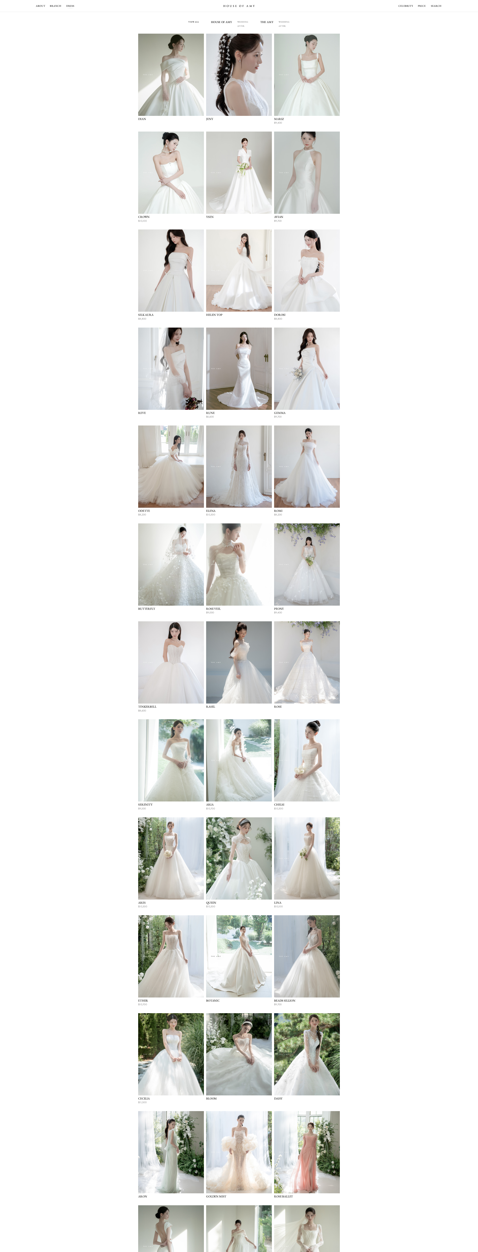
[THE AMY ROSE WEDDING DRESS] (307, 662)
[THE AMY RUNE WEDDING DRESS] (239, 369)
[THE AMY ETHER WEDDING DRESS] (171, 956)
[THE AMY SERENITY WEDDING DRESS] (171, 760)
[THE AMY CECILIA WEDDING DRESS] (171, 1054)
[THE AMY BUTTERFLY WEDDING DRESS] (171, 564)
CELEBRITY (405, 5)
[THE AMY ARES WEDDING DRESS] (171, 858)
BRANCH (55, 5)
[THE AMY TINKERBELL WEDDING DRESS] (171, 662)
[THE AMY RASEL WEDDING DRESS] (239, 662)
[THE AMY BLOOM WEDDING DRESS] (239, 1054)
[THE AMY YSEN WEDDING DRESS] (239, 173)
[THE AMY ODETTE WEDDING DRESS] (171, 466)
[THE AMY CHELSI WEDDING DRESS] (307, 760)
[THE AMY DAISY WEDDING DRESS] (307, 1054)
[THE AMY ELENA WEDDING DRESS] (239, 466)
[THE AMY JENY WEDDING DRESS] (239, 75)
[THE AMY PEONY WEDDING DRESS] (307, 564)
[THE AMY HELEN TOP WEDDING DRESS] (239, 270)
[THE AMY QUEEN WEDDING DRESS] (239, 858)
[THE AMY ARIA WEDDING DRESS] (239, 760)
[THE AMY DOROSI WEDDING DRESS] (307, 270)
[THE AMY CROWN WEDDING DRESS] (171, 173)
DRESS (70, 5)
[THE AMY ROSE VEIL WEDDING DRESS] (239, 564)
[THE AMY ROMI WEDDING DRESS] (307, 466)
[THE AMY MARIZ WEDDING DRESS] (307, 75)
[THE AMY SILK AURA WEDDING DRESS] (171, 270)
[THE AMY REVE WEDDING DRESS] (171, 369)
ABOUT (40, 5)
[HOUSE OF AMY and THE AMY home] (239, 6)
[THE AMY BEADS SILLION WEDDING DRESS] (307, 956)
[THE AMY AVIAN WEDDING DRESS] (307, 173)
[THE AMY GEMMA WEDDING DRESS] (307, 369)
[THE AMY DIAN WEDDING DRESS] (171, 75)
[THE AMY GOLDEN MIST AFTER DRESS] (239, 1152)
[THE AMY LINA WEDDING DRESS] (307, 858)
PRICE (422, 5)
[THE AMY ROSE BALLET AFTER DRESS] (307, 1152)
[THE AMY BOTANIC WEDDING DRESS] (239, 956)
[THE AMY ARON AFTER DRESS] (171, 1152)
